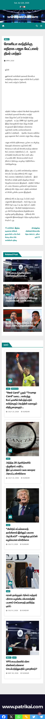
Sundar (26, 411)
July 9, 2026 (13, 544)
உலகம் (13, 269)
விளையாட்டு (15, 388)
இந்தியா (7, 39)
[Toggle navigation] (41, 26)
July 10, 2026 (13, 411)
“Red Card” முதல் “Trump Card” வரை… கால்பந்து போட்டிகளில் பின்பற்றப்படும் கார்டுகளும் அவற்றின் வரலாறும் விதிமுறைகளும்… (21, 400)
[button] (37, 26)
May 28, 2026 (13, 673)
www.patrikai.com (22, 17)
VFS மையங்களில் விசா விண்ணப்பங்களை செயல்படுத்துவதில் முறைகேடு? (22, 275)
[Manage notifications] (39, 714)
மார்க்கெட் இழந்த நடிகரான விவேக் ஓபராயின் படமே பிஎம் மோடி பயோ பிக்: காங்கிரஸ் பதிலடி (12, 234)
